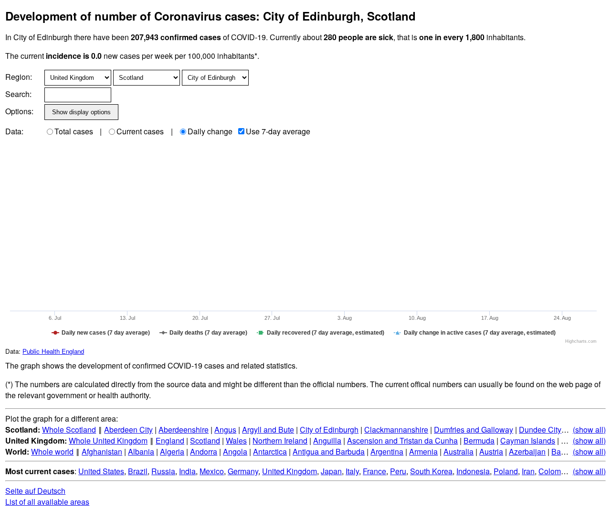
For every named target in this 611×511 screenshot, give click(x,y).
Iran (528, 471)
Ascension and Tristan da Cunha (402, 440)
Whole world (52, 451)
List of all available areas (47, 501)
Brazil (137, 471)
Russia (163, 471)
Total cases (73, 131)
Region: (18, 76)
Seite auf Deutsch (35, 490)
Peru (398, 471)
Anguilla (327, 440)
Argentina (386, 451)
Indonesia (473, 471)
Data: (14, 131)
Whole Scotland (69, 429)
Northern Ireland (280, 440)
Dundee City (540, 429)
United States (101, 471)
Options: (19, 111)
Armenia (423, 451)
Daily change (210, 131)
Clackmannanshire (396, 429)
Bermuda (479, 440)
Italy (352, 471)
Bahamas (567, 451)
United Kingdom (289, 471)
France (374, 471)
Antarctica (270, 451)
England (170, 440)
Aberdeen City (128, 429)
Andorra (203, 451)
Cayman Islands (527, 440)
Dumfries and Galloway (473, 429)
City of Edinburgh (329, 429)
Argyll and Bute (268, 429)
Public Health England (53, 351)
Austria (491, 451)
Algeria (172, 451)
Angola (235, 451)
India (187, 471)
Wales (236, 440)
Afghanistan (102, 451)
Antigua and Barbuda (329, 451)
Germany (243, 471)
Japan (331, 471)
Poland (506, 471)
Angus (225, 429)
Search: (18, 93)
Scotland (205, 440)
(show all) (589, 429)
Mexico (212, 471)
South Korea (431, 471)
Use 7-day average (278, 131)
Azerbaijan (527, 451)
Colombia (554, 471)
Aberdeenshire (183, 429)
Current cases (140, 131)
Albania (141, 451)
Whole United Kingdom (108, 440)
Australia (458, 451)
